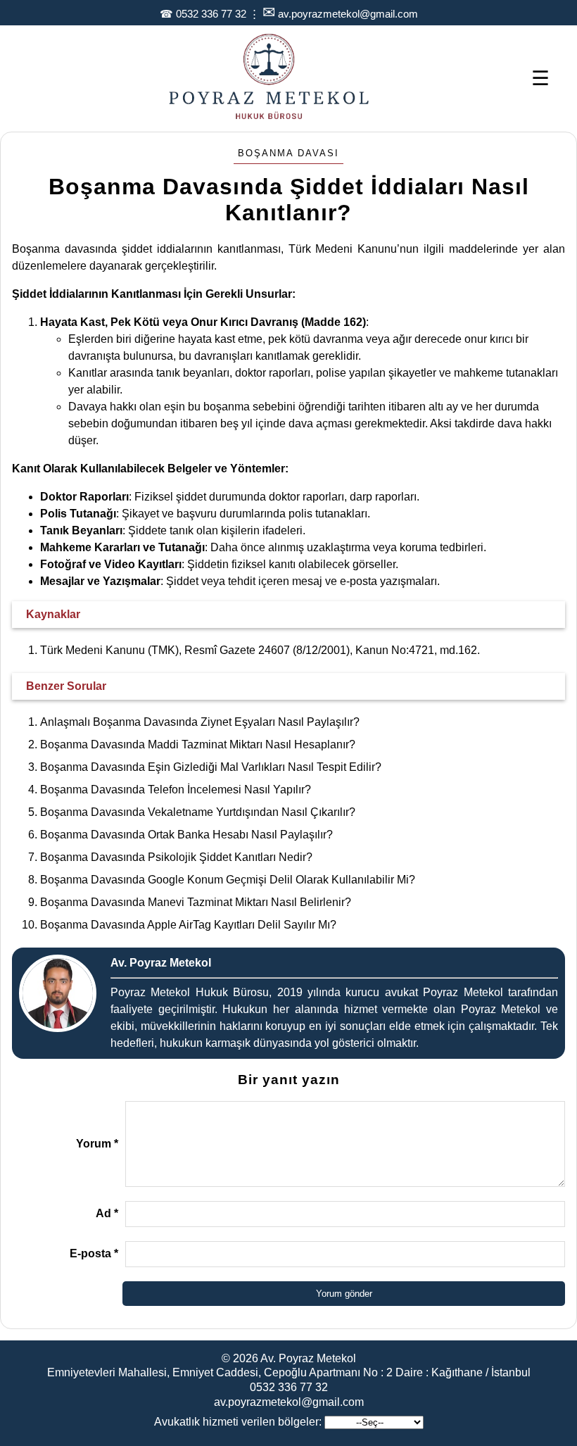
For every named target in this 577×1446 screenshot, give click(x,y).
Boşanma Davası (288, 153)
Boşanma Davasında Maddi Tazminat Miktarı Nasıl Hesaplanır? (197, 744)
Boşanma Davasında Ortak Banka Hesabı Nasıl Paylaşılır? (186, 835)
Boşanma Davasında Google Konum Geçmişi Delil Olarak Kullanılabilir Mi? (227, 880)
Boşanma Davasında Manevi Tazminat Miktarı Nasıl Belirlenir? (195, 902)
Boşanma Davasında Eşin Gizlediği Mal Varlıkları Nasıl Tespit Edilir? (210, 767)
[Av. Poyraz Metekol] (269, 118)
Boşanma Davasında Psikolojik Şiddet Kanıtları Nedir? (176, 857)
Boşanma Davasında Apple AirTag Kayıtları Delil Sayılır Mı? (188, 925)
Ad (107, 1213)
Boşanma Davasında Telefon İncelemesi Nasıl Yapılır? (175, 790)
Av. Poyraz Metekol (308, 1358)
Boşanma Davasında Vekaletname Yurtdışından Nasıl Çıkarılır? (197, 812)
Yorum (97, 1144)
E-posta (94, 1253)
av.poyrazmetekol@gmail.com (348, 14)
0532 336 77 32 (211, 14)
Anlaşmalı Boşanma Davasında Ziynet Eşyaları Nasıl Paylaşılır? (200, 722)
